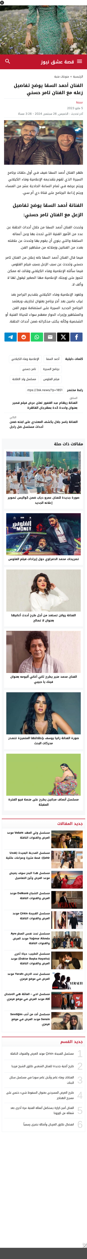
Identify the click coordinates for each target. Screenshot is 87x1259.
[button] (2, 3)
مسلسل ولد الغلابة (24, 379)
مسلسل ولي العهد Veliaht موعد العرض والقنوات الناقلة (28, 835)
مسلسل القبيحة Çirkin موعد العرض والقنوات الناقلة (31, 916)
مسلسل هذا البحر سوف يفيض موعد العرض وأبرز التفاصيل (29, 875)
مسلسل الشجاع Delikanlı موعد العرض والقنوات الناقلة (30, 896)
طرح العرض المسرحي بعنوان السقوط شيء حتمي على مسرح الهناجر (40, 1095)
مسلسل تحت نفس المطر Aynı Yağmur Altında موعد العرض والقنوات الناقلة (30, 938)
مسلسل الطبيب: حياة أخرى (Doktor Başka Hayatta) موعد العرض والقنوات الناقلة (30, 958)
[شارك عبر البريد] (50, 337)
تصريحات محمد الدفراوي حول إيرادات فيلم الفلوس (43, 559)
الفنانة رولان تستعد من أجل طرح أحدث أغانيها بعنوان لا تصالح (43, 617)
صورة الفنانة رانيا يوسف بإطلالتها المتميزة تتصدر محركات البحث (43, 740)
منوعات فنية (61, 76)
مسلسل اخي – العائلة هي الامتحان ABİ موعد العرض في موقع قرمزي (27, 997)
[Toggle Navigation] (80, 62)
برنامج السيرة (51, 369)
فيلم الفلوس (51, 379)
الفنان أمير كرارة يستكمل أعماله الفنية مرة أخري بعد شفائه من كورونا (42, 1110)
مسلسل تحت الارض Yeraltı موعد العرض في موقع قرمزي (28, 976)
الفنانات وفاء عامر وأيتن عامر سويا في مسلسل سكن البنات (41, 1080)
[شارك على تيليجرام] (11, 337)
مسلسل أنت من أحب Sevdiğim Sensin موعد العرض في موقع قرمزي (30, 1019)
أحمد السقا (52, 359)
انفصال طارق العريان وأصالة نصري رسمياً (48, 1124)
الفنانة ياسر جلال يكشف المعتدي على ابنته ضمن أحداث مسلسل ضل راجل (44, 422)
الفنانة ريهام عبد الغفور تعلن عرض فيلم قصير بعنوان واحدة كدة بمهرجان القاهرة (44, 403)
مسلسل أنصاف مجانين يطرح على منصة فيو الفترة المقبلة (43, 802)
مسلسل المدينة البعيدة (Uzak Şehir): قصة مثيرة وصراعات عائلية (28, 855)
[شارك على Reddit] (24, 337)
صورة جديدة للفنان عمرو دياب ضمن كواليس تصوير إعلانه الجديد (43, 500)
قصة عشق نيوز (57, 62)
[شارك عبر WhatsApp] (37, 337)
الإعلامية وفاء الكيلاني (25, 359)
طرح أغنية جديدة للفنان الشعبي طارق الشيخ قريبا (43, 1066)
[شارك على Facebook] (76, 337)
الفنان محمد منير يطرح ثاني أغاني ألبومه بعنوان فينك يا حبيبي (43, 679)
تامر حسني (29, 369)
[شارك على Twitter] (63, 337)
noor (79, 102)
